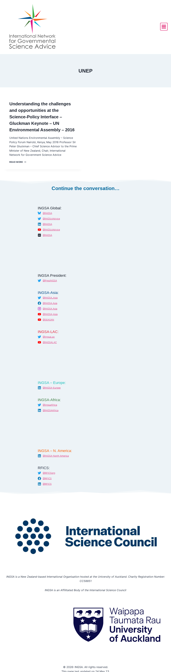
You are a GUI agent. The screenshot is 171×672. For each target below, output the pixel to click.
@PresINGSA (50, 280)
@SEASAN (48, 319)
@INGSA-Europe (52, 387)
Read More (17, 162)
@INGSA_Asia (50, 297)
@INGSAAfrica (50, 410)
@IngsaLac (49, 337)
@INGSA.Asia (50, 303)
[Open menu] (164, 26)
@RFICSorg (49, 473)
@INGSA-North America (56, 455)
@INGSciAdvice (51, 218)
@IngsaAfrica (50, 405)
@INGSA (47, 213)
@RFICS (47, 478)
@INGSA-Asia (50, 314)
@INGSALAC (50, 342)
